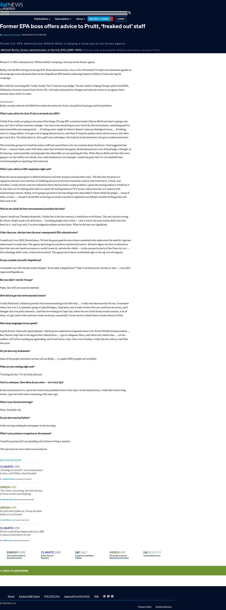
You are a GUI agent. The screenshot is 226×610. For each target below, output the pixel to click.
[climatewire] (10, 467)
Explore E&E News (29, 596)
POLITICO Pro (52, 596)
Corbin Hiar (7, 541)
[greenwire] (8, 487)
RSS (96, 596)
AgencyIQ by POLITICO (77, 596)
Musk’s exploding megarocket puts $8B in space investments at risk (22, 533)
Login (120, 18)
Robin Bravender (12, 35)
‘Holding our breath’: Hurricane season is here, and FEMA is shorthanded (21, 471)
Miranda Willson (9, 500)
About (79, 18)
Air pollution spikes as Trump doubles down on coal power (21, 512)
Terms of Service (163, 606)
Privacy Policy (145, 606)
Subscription (62, 18)
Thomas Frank (8, 479)
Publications (41, 18)
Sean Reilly (7, 520)
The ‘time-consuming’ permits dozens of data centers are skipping (21, 492)
